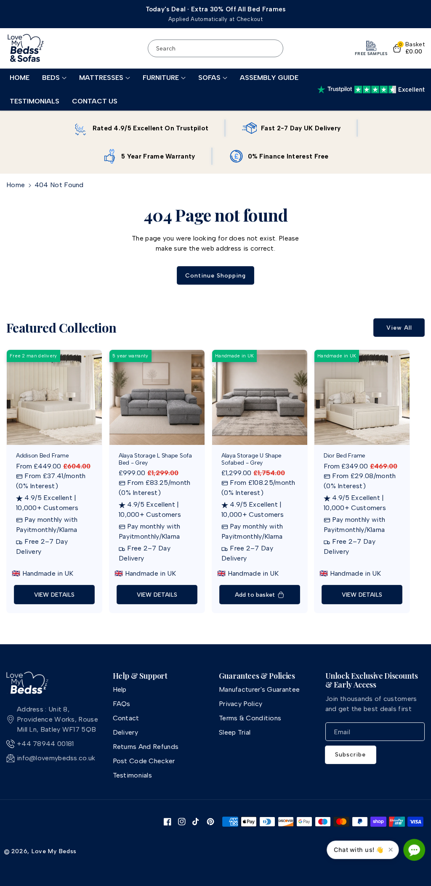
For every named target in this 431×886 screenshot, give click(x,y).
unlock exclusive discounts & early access (371, 681)
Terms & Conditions (250, 718)
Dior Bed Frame (344, 455)
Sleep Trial (234, 732)
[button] (54, 78)
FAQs (121, 704)
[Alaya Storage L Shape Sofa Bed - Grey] (157, 397)
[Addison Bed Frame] (54, 397)
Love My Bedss (54, 851)
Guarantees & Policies (257, 676)
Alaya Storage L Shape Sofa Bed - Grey (155, 459)
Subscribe (350, 754)
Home (15, 185)
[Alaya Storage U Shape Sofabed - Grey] (259, 397)
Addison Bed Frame (42, 455)
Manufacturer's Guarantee (259, 689)
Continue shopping (215, 275)
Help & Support (140, 676)
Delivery (125, 732)
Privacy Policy (240, 704)
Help (120, 689)
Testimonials (132, 775)
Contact (126, 718)
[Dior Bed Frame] (362, 397)
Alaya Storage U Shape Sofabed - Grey (251, 459)
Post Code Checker (144, 761)
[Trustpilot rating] (371, 90)
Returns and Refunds (146, 747)
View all (399, 327)
